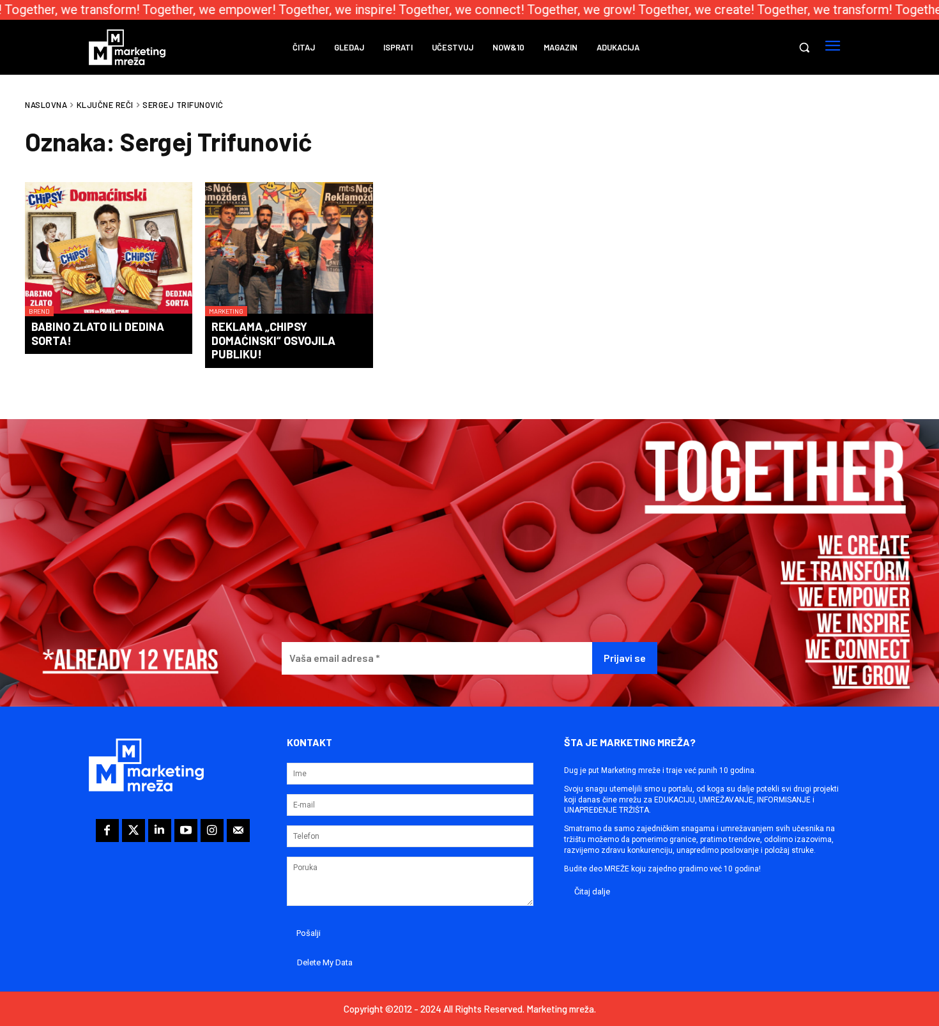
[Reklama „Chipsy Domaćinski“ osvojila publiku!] (288, 249)
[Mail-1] (238, 830)
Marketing (226, 311)
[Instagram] (212, 830)
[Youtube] (185, 830)
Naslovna (46, 105)
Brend (39, 311)
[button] (804, 47)
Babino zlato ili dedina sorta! (97, 333)
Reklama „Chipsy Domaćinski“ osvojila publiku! (273, 340)
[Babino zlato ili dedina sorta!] (108, 249)
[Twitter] (133, 830)
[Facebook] (107, 830)
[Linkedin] (159, 830)
